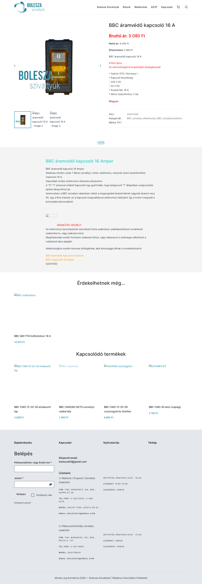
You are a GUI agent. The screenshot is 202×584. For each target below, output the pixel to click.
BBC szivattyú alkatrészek (141, 118)
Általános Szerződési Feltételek (129, 577)
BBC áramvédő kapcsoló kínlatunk (65, 255)
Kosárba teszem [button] (33, 331)
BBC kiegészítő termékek (60, 259)
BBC (119, 122)
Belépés (21, 494)
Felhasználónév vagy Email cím (34, 462)
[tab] (101, 142)
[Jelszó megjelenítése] (50, 484)
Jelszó (23, 478)
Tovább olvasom (78, 402)
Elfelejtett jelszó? (22, 502)
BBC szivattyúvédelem (169, 118)
